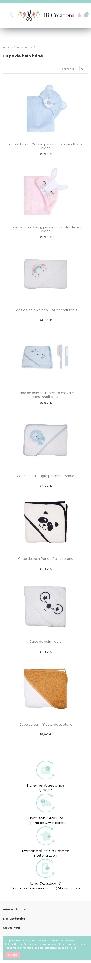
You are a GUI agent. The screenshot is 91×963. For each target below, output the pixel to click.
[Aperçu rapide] (45, 139)
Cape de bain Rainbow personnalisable (45, 310)
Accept (12, 954)
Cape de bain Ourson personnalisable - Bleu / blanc (45, 146)
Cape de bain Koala (45, 642)
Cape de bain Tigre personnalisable (45, 476)
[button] (45, 775)
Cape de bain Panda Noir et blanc (45, 559)
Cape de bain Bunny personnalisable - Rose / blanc (45, 229)
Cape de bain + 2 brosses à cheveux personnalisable (45, 394)
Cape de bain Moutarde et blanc (45, 725)
